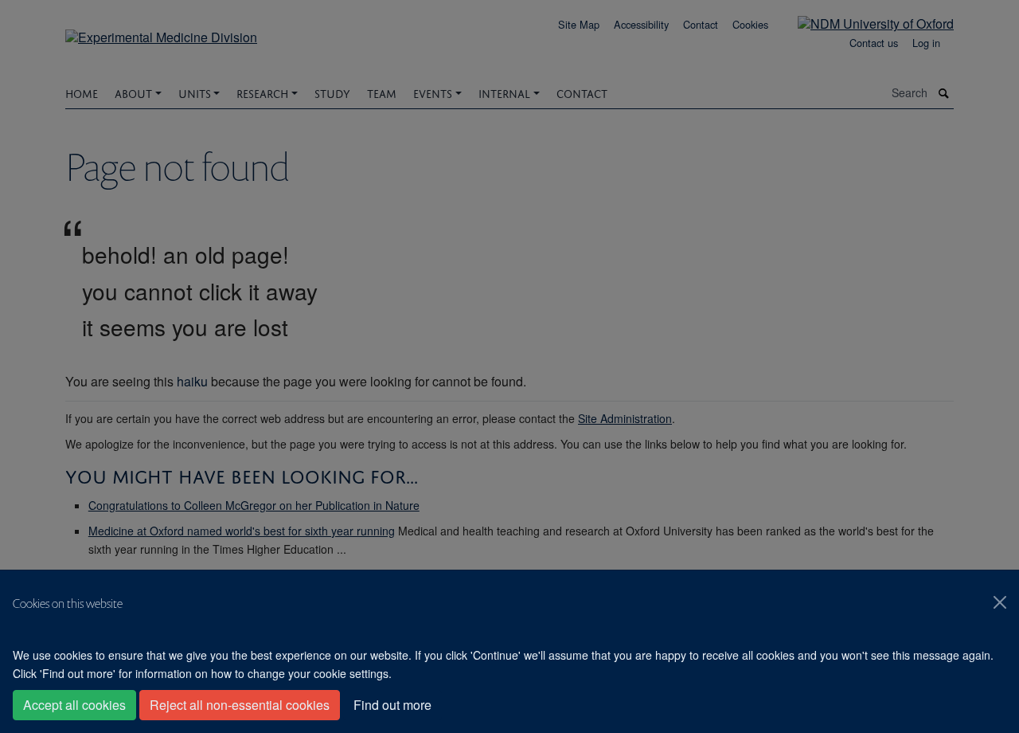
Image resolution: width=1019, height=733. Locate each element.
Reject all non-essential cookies (240, 705)
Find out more (392, 705)
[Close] (1000, 602)
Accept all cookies (74, 705)
